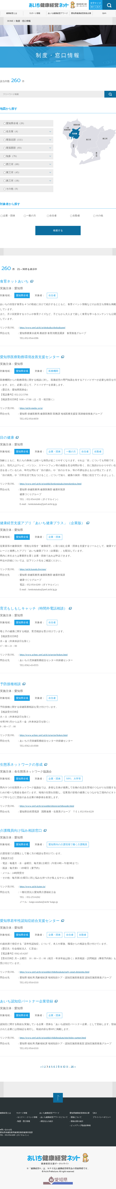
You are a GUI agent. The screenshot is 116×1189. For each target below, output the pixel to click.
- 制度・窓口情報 (23, 1121)
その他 (99, 215)
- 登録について (76, 1117)
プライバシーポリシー (102, 1117)
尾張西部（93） (14, 148)
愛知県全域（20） (15, 123)
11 (67, 1066)
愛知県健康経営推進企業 (80, 1113)
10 (64, 1066)
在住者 (53, 215)
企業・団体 (9, 215)
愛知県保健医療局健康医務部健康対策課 (16, 1132)
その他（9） (12, 188)
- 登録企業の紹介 (76, 1121)
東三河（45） (13, 172)
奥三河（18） (13, 180)
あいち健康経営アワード (49, 1113)
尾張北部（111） (15, 139)
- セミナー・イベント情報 (26, 1117)
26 (72, 1066)
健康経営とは (5, 1113)
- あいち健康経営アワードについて (53, 1117)
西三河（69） (13, 164)
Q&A (95, 1113)
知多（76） (12, 156)
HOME (10, 21)
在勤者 (76, 215)
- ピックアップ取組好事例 (80, 1125)
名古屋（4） (12, 131)
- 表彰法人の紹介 (46, 1121)
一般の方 (31, 215)
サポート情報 (21, 1113)
